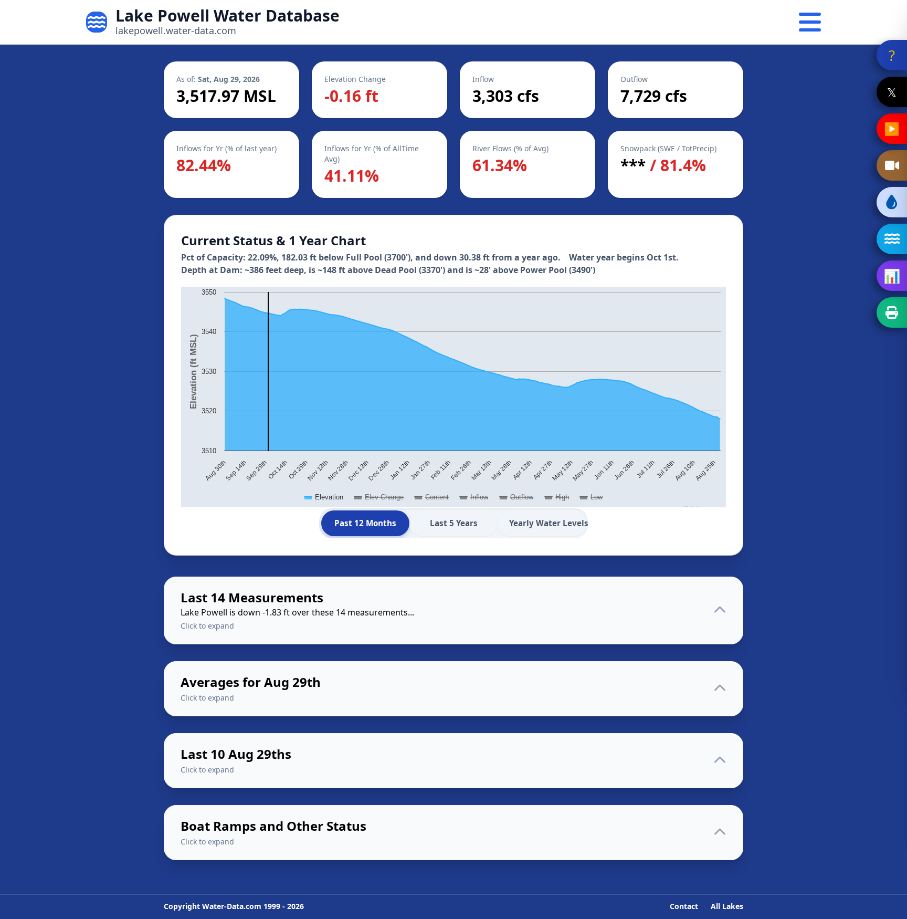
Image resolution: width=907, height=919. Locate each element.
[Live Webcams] (892, 165)
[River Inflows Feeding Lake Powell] (892, 239)
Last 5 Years (454, 523)
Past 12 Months (365, 523)
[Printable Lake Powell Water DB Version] (892, 312)
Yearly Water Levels (547, 523)
